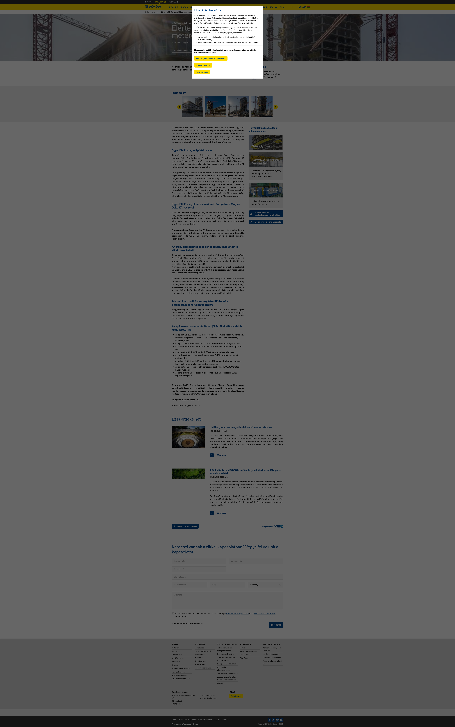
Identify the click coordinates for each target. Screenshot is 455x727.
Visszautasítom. (203, 65)
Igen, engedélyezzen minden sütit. (211, 58)
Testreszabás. (202, 72)
